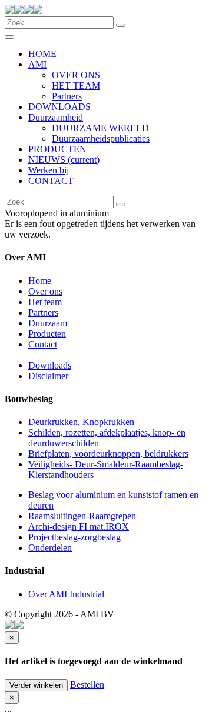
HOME (42, 54)
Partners (67, 96)
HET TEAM (76, 86)
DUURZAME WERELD (100, 128)
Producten (47, 334)
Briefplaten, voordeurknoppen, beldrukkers (108, 454)
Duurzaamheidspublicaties (101, 138)
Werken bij (48, 170)
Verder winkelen (36, 685)
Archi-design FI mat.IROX (78, 526)
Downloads (49, 365)
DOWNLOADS (59, 107)
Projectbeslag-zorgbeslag (74, 537)
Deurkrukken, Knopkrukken (81, 422)
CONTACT (51, 181)
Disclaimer (48, 376)
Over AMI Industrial (66, 594)
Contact (42, 344)
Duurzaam (47, 323)
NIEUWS (64, 160)
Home (39, 281)
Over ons (45, 291)
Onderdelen (50, 548)
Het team (45, 302)
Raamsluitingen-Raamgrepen (82, 516)
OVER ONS (76, 75)
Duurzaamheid (55, 117)
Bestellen (87, 685)
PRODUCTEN (57, 149)
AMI (37, 64)
